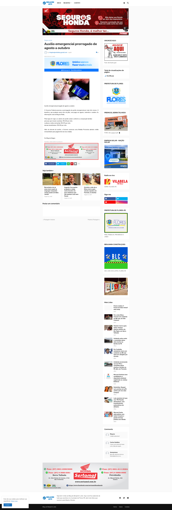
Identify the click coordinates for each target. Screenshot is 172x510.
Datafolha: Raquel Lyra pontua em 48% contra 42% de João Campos (120, 389)
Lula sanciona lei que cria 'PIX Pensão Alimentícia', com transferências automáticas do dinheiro (120, 402)
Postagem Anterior (49, 219)
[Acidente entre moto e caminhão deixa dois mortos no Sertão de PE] (108, 340)
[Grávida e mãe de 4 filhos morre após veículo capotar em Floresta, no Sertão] (91, 179)
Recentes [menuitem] (67, 3)
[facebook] (110, 198)
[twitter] (122, 198)
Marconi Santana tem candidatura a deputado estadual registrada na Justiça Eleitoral (120, 378)
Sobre (121, 507)
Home (115, 507)
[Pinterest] (71, 163)
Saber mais (14, 501)
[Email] (75, 163)
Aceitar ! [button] (7, 505)
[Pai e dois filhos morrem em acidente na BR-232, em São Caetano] (108, 317)
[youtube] (110, 202)
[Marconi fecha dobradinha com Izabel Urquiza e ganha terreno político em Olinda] (108, 414)
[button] (124, 3)
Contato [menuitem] (77, 3)
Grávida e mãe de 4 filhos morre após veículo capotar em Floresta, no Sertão (90, 190)
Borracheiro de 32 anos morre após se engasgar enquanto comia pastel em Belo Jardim (51, 191)
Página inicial (48, 40)
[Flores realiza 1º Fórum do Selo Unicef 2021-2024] (108, 307)
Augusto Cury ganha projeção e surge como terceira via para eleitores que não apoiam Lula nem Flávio (71, 192)
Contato (127, 507)
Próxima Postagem (93, 219)
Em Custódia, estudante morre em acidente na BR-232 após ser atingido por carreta (120, 353)
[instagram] (122, 202)
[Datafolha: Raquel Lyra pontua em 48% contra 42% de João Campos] (108, 389)
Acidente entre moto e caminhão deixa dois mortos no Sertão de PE (120, 341)
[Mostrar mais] (78, 163)
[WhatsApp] (68, 163)
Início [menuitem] (59, 3)
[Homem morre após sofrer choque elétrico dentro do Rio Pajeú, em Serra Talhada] (108, 327)
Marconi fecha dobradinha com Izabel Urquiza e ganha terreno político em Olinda (120, 416)
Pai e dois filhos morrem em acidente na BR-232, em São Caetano (120, 317)
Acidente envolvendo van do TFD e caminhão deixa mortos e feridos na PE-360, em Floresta (120, 365)
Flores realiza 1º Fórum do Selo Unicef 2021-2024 (121, 307)
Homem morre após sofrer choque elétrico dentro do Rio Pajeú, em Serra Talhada (120, 329)
